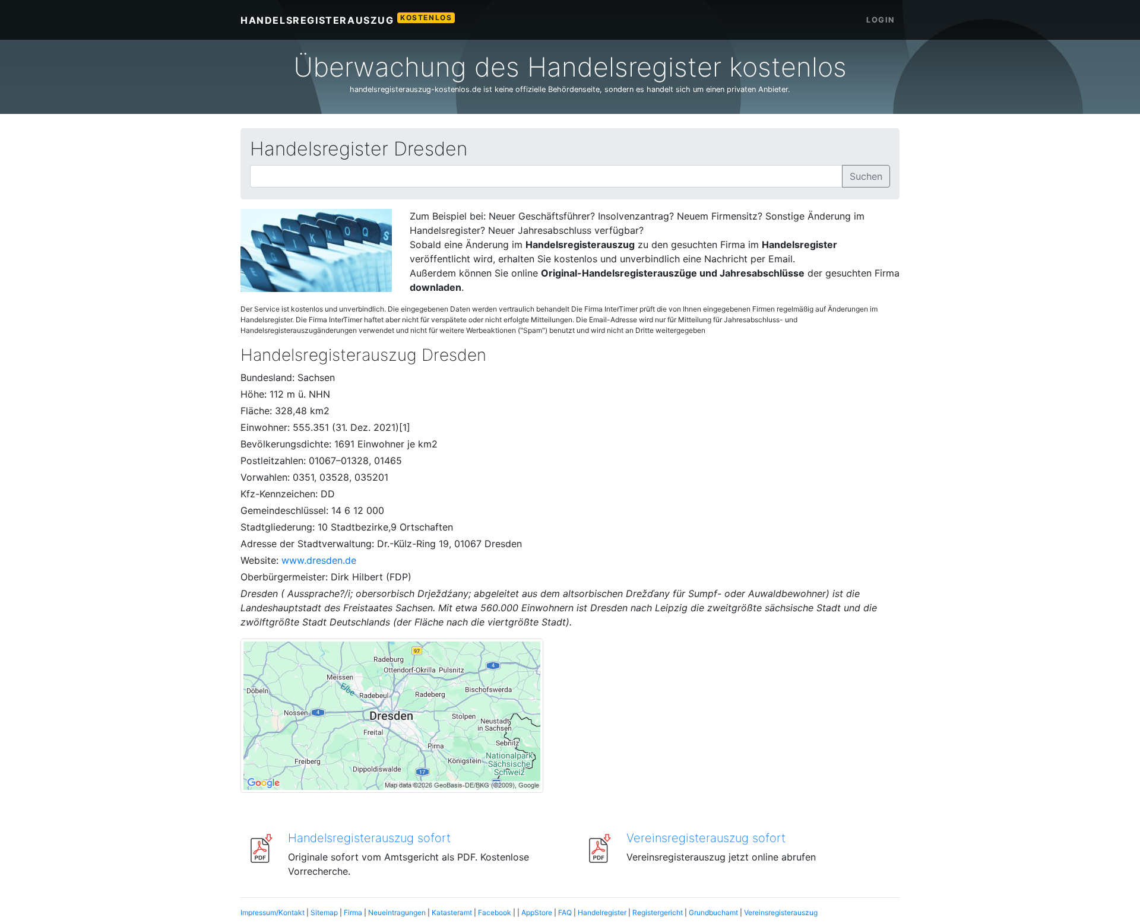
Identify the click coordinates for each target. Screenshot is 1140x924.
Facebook (494, 912)
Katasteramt (452, 912)
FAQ (565, 912)
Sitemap (324, 912)
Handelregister (602, 912)
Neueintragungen (397, 912)
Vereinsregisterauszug (781, 912)
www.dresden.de (318, 560)
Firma (353, 912)
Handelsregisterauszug (346, 19)
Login (880, 19)
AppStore (536, 912)
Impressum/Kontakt (272, 912)
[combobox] (546, 176)
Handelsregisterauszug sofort (369, 838)
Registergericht (657, 912)
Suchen (866, 176)
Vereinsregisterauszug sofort (706, 838)
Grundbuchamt (713, 912)
